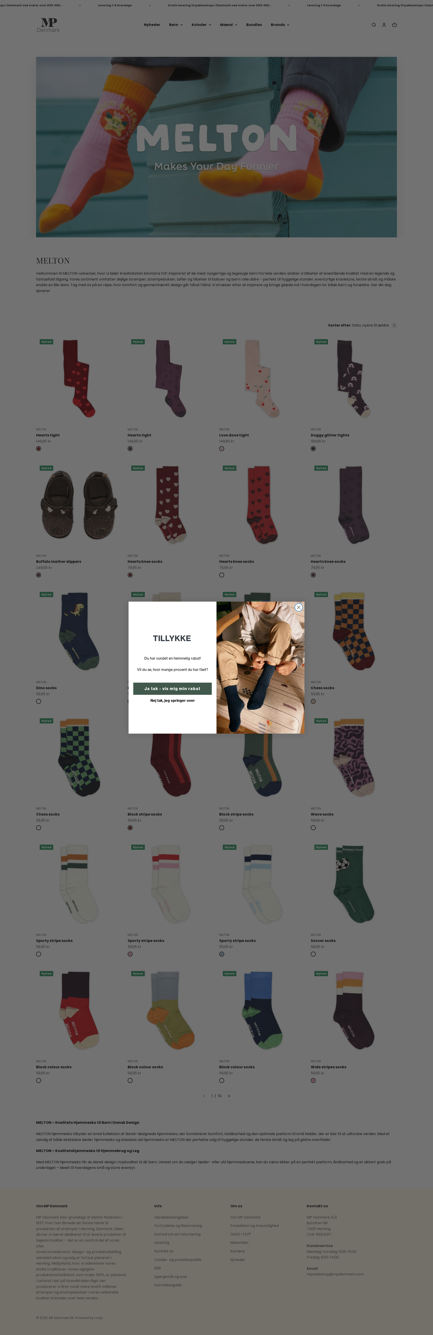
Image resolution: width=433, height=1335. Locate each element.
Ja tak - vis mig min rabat (172, 688)
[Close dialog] (299, 607)
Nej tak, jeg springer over (172, 700)
